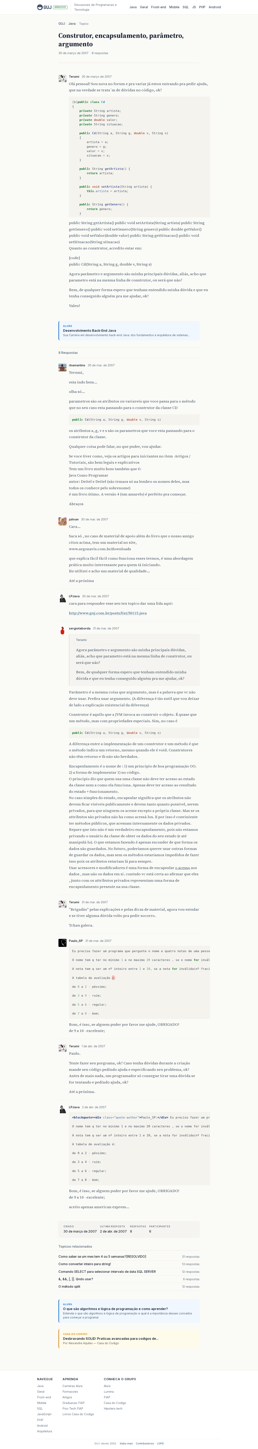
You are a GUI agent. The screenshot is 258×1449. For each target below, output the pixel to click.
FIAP (107, 1397)
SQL (186, 7)
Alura (107, 1386)
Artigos (67, 1397)
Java (133, 7)
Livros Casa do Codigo (78, 1414)
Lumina (109, 1391)
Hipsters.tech (113, 1408)
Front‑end (158, 7)
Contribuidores (145, 1443)
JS (194, 7)
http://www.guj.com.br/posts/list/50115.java (108, 613)
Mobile (174, 7)
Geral (144, 7)
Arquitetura (44, 1431)
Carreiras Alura (72, 1386)
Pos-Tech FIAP (72, 1408)
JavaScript (44, 1414)
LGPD (160, 1443)
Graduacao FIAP (73, 1403)
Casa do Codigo (115, 1403)
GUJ (61, 24)
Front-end (44, 1397)
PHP (202, 7)
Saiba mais (126, 1443)
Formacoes (70, 1391)
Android (215, 7)
